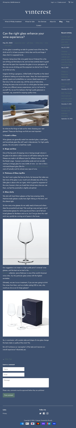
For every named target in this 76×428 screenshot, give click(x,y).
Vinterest (37, 420)
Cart (72, 2)
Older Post (8, 359)
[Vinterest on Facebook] (44, 414)
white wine (39, 43)
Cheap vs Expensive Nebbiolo (64, 74)
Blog (60, 21)
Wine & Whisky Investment (13, 21)
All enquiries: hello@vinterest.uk (11, 2)
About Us (53, 21)
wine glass (8, 45)
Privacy (5, 413)
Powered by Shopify (46, 420)
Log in (52, 2)
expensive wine (20, 43)
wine (46, 43)
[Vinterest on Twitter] (40, 414)
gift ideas (30, 43)
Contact (38, 25)
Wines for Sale (29, 21)
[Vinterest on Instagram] (47, 414)
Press (67, 21)
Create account (61, 2)
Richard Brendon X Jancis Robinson (36, 166)
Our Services (42, 21)
